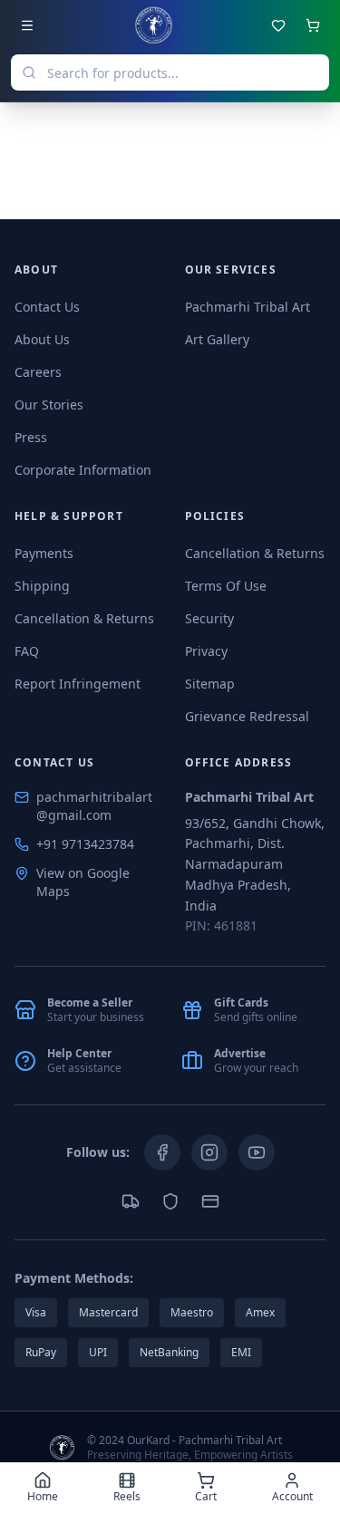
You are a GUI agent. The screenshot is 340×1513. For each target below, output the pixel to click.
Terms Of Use (226, 585)
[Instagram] (209, 1152)
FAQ (27, 651)
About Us (42, 339)
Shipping (42, 585)
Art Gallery (217, 339)
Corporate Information (83, 469)
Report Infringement (78, 683)
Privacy (206, 651)
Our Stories (49, 404)
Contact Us (47, 306)
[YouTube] (256, 1152)
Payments (44, 553)
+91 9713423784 (85, 844)
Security (209, 618)
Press (31, 437)
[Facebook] (162, 1152)
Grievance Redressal (247, 716)
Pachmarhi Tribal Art (247, 306)
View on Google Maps (83, 882)
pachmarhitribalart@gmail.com (94, 806)
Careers (38, 372)
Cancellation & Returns (84, 618)
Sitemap (210, 683)
